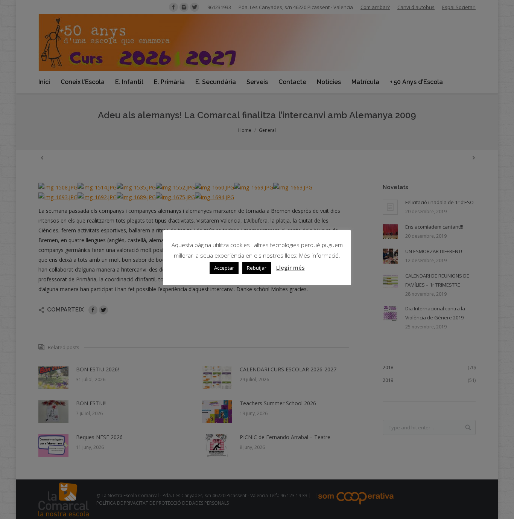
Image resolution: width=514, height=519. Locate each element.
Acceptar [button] (224, 267)
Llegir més (290, 267)
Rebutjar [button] (256, 267)
